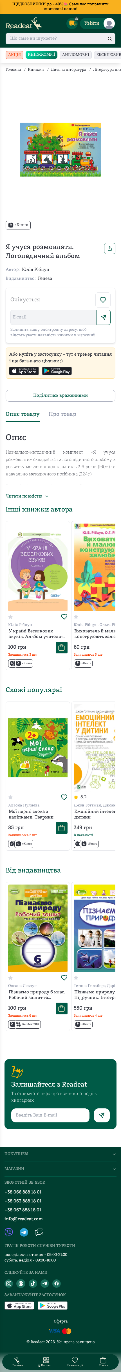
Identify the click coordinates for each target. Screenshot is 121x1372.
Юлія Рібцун (35, 270)
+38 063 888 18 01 (23, 1201)
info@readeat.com (24, 1219)
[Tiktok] (32, 1283)
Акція (14, 55)
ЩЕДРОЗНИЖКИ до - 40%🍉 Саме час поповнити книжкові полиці (60, 6)
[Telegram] (44, 1283)
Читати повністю (24, 496)
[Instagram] (8, 1283)
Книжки (36, 70)
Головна (13, 70)
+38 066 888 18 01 (23, 1192)
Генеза (45, 278)
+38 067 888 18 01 (23, 1210)
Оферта (61, 1321)
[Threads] (21, 1283)
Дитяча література (68, 70)
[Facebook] (56, 1283)
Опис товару (23, 414)
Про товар (62, 414)
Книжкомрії (41, 55)
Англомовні (75, 55)
